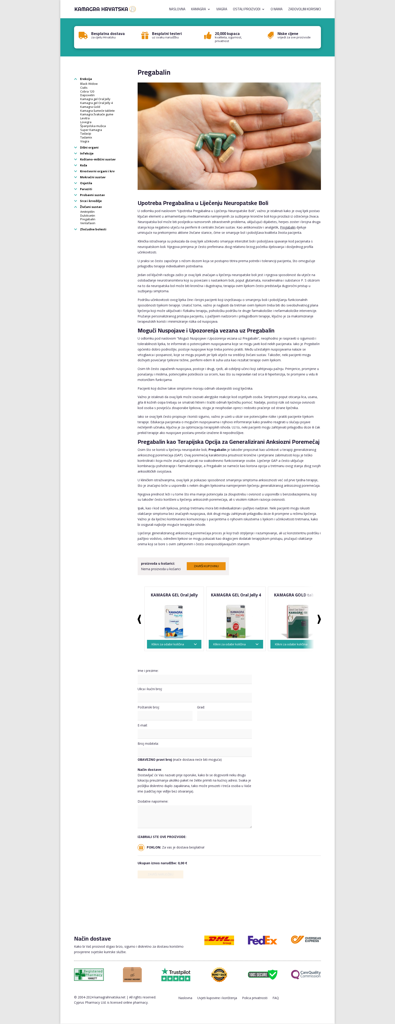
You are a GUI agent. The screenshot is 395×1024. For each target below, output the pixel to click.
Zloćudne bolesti (92, 229)
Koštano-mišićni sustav (97, 159)
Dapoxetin (87, 95)
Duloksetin (87, 215)
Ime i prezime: (148, 670)
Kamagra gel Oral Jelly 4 (96, 103)
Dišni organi (89, 147)
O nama (277, 10)
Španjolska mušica (93, 126)
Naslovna (177, 10)
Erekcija (85, 79)
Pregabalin (87, 219)
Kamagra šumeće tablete (97, 111)
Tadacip (85, 133)
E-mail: (142, 725)
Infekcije (86, 153)
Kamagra (198, 10)
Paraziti (85, 189)
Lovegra (85, 122)
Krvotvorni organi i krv (97, 171)
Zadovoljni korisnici (304, 10)
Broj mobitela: (148, 743)
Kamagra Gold (90, 107)
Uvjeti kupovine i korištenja (217, 998)
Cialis (84, 87)
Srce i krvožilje (90, 201)
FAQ (275, 998)
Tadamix (86, 137)
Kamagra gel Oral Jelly (95, 99)
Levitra (85, 118)
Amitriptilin (87, 212)
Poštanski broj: (149, 707)
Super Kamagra (91, 130)
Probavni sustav (92, 195)
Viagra (221, 10)
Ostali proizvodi (246, 10)
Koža (83, 165)
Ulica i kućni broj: (150, 689)
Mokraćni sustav (92, 177)
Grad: (201, 707)
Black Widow (89, 84)
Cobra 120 (87, 91)
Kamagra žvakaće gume (96, 114)
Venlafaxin (87, 223)
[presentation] (139, 619)
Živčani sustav (90, 207)
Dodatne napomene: (153, 801)
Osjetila (85, 183)
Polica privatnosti (254, 998)
